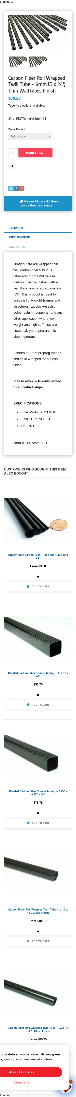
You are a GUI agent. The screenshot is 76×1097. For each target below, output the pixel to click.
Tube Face (16, 129)
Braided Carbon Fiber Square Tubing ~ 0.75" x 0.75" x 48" (38, 793)
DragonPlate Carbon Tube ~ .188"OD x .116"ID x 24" (38, 556)
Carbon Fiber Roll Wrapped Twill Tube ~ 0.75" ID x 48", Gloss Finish (38, 1029)
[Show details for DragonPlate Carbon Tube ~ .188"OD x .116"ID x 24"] (38, 516)
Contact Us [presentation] (17, 246)
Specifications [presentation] (20, 237)
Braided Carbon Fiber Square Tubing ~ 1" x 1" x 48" (38, 675)
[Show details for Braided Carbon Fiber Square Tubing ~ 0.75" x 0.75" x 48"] (38, 753)
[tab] (38, 228)
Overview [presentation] (16, 227)
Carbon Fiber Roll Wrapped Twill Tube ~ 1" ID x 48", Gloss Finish (38, 911)
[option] (18, 62)
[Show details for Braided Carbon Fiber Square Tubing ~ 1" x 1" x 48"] (38, 634)
